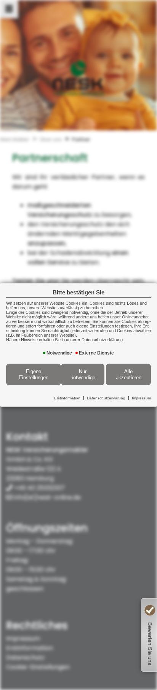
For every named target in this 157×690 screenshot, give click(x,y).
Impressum (141, 398)
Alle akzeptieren (128, 374)
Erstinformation (67, 398)
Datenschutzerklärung (106, 398)
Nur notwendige (82, 374)
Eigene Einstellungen (33, 374)
